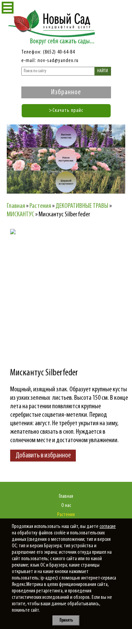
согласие (108, 526)
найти (102, 71)
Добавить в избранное (43, 455)
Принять (66, 620)
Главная (66, 496)
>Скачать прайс (66, 110)
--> (69, 288)
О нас (66, 505)
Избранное (66, 92)
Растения (66, 514)
